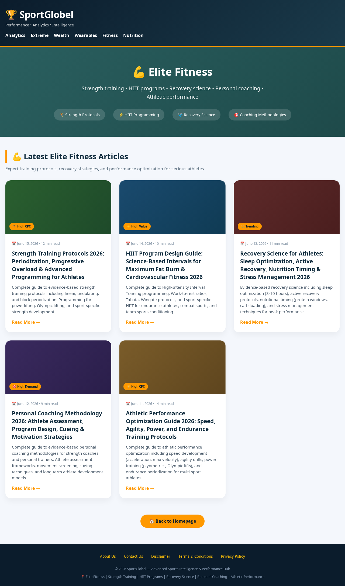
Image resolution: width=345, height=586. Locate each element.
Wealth (61, 35)
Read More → (26, 322)
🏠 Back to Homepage (172, 521)
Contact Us (133, 556)
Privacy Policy (233, 556)
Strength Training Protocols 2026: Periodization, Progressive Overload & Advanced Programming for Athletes (58, 265)
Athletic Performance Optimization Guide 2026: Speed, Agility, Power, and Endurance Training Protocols (170, 424)
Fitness (110, 35)
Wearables (86, 35)
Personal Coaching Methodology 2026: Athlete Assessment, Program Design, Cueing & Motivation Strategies (57, 424)
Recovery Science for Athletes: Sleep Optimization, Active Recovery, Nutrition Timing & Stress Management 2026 (281, 265)
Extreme (40, 35)
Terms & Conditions (195, 556)
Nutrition (133, 35)
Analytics (15, 35)
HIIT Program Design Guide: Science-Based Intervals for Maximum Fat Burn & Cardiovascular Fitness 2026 (164, 265)
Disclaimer (160, 556)
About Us (108, 556)
